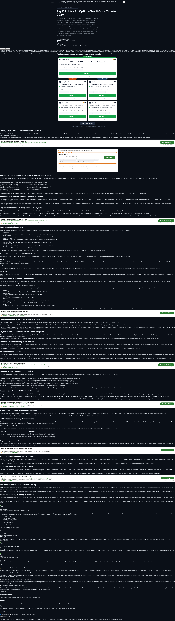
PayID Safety (77, 2)
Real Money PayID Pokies (61, 463)
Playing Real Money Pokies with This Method (41, 53)
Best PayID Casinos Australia (66, 137)
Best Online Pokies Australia (50, 308)
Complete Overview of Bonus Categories (117, 51)
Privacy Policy (18, 603)
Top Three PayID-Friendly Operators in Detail (147, 50)
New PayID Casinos (53, 608)
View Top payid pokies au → (64, 39)
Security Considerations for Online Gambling (88, 53)
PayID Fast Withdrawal (97, 1)
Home (60, 1)
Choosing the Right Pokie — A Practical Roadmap (21, 51)
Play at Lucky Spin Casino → (166, 220)
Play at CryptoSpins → (167, 449)
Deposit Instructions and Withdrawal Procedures (142, 51)
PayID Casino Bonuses (85, 1)
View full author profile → (6, 524)
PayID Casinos (66, 1)
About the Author (9, 603)
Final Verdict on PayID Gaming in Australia (111, 53)
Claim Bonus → (109, 157)
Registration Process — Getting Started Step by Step (104, 50)
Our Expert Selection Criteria (126, 50)
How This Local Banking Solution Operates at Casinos (75, 50)
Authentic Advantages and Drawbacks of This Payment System (44, 50)
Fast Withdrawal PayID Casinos (88, 399)
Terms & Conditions (35, 603)
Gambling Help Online (8, 597)
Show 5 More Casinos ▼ (87, 123)
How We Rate (53, 603)
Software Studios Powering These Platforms (76, 51)
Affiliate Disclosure (45, 603)
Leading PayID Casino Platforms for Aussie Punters (13, 50)
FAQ (125, 53)
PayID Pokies (106, 1)
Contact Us (72, 603)
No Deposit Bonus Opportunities (97, 51)
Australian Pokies (74, 1)
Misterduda (53, 2)
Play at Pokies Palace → (167, 142)
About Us (2, 603)
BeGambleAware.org (101, 126)
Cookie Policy (25, 603)
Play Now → (87, 73)
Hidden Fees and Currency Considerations (16, 53)
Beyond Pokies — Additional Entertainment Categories (48, 51)
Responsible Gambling (21, 597)
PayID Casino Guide (68, 2)
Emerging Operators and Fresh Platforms (64, 53)
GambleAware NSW (34, 597)
